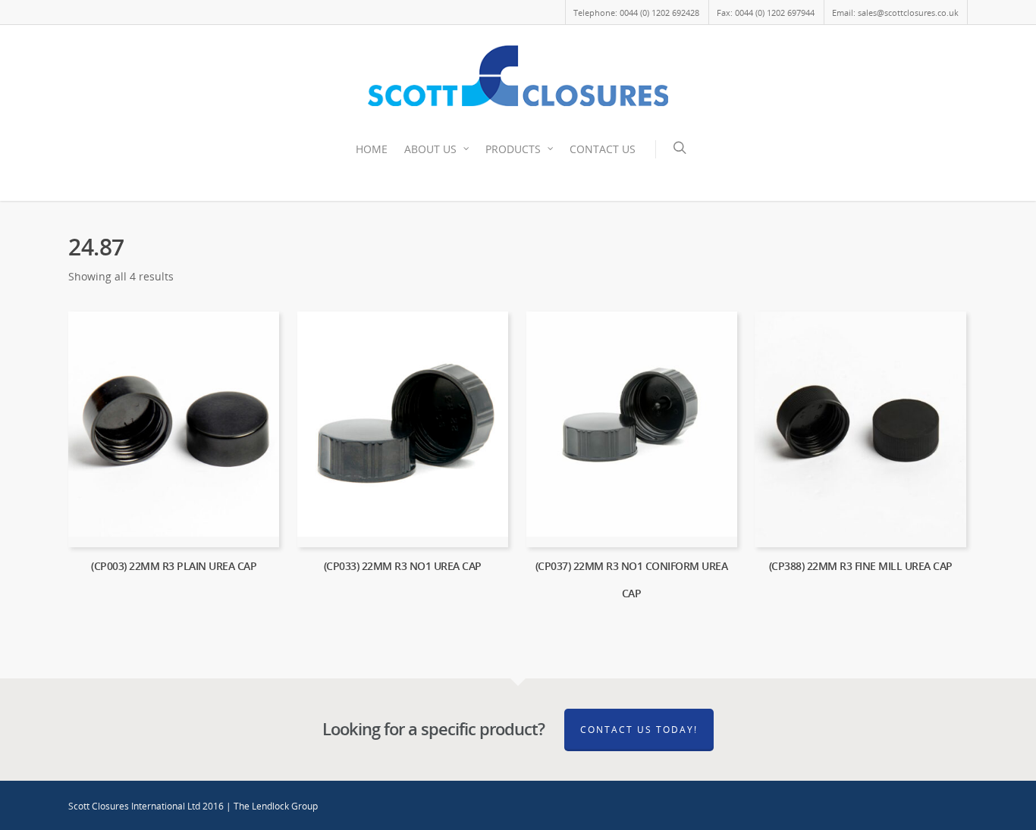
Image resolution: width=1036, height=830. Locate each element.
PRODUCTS (513, 149)
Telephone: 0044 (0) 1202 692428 (636, 12)
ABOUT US (430, 149)
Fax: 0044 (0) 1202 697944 (766, 12)
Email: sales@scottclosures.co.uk (895, 12)
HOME (372, 149)
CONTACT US (603, 149)
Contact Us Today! (639, 729)
